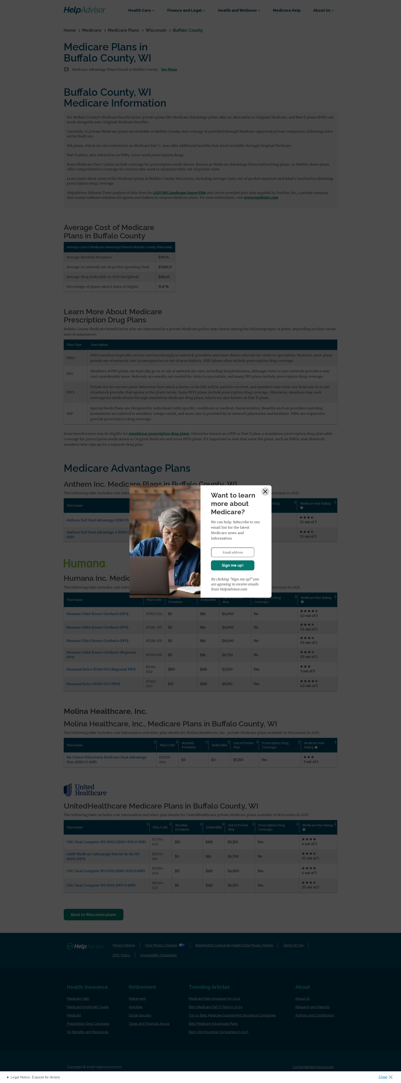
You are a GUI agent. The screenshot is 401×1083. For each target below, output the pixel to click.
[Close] (265, 491)
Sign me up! (233, 565)
